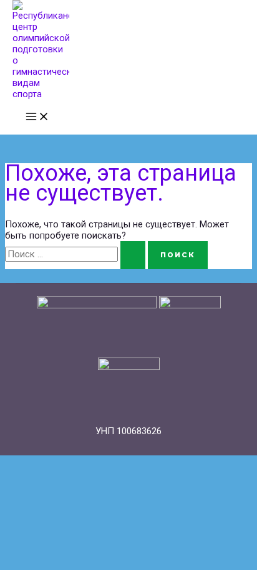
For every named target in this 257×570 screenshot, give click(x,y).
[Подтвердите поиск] (132, 255)
